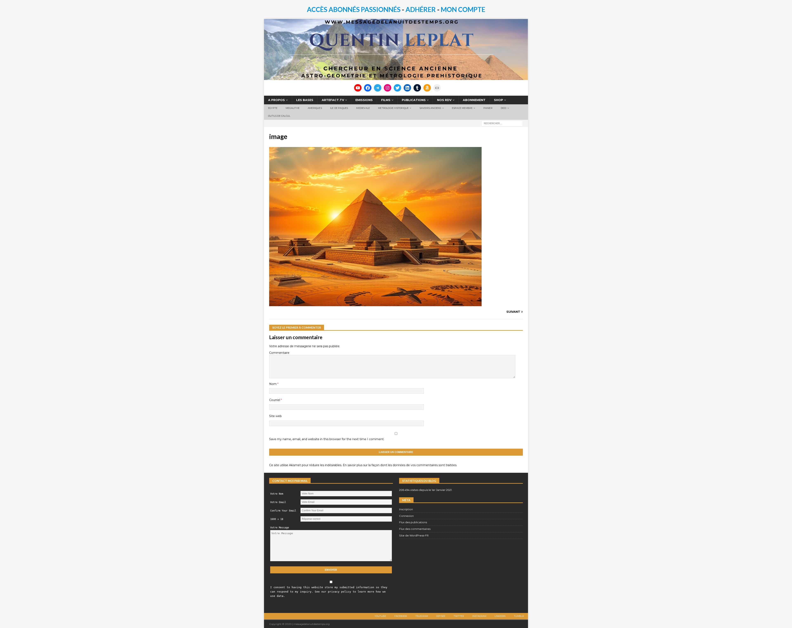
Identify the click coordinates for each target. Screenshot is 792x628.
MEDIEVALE (363, 108)
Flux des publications (413, 522)
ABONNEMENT (474, 100)
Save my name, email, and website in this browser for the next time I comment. (326, 439)
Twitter (459, 616)
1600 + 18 (276, 519)
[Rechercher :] (502, 123)
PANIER (488, 108)
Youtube (380, 616)
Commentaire (279, 353)
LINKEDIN (500, 616)
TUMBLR (519, 616)
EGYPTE (272, 108)
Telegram (421, 616)
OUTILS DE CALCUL (279, 115)
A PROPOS (276, 100)
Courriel (275, 400)
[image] (375, 304)
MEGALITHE (292, 108)
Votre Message (279, 527)
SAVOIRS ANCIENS (430, 108)
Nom (273, 384)
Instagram (479, 616)
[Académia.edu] (437, 88)
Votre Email (278, 502)
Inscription (406, 509)
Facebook (400, 616)
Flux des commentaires (414, 528)
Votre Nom (276, 493)
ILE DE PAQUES (339, 108)
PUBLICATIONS (414, 100)
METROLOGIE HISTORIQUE (393, 108)
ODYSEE (440, 616)
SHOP (498, 100)
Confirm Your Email (283, 510)
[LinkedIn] (407, 88)
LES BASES (304, 100)
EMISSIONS (364, 100)
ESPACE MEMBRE (462, 108)
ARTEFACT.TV (333, 100)
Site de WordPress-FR (414, 535)
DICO (503, 108)
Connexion (406, 515)
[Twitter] (397, 88)
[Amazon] (427, 88)
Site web (275, 416)
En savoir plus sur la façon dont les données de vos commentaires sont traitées (399, 465)
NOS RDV (444, 100)
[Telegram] (377, 88)
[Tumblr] (417, 88)
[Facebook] (367, 88)
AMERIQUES (315, 108)
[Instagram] (387, 88)
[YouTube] (358, 88)
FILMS (385, 100)
